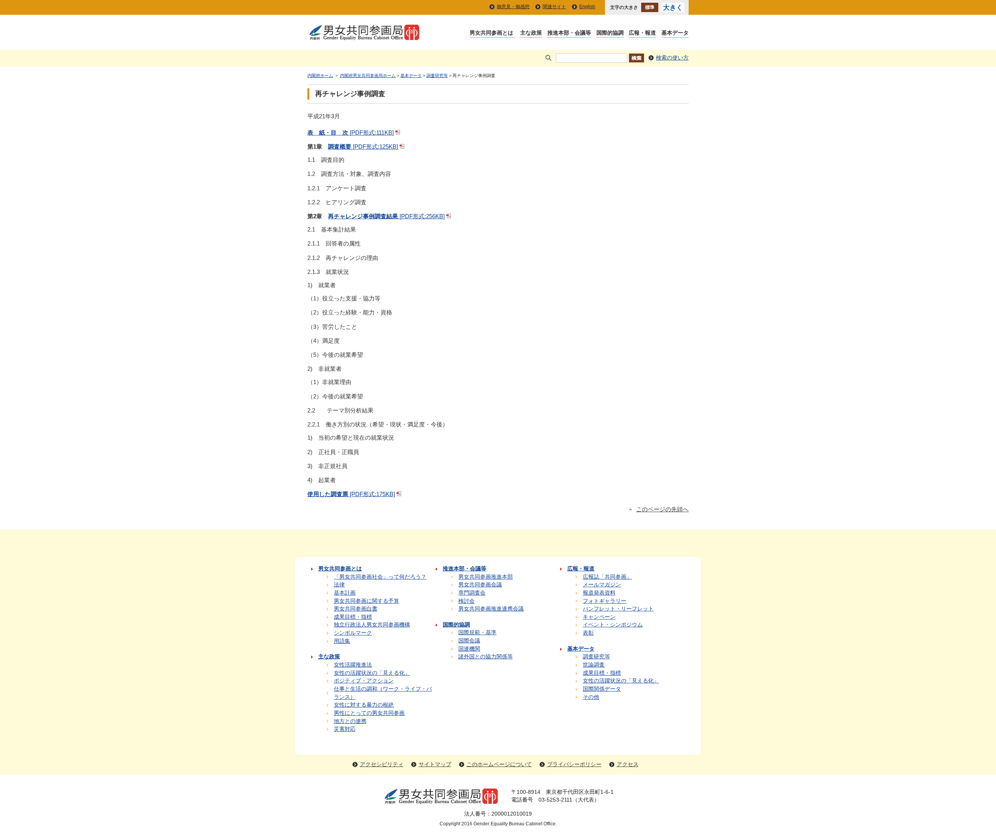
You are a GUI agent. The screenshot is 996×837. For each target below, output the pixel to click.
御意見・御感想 (513, 6)
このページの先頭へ (662, 509)
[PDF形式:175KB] (351, 494)
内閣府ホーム (320, 75)
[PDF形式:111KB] (350, 132)
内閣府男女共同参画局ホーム (368, 75)
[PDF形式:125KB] (363, 146)
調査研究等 (437, 75)
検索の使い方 (672, 58)
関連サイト (554, 6)
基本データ (411, 75)
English (587, 6)
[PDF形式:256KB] (386, 216)
